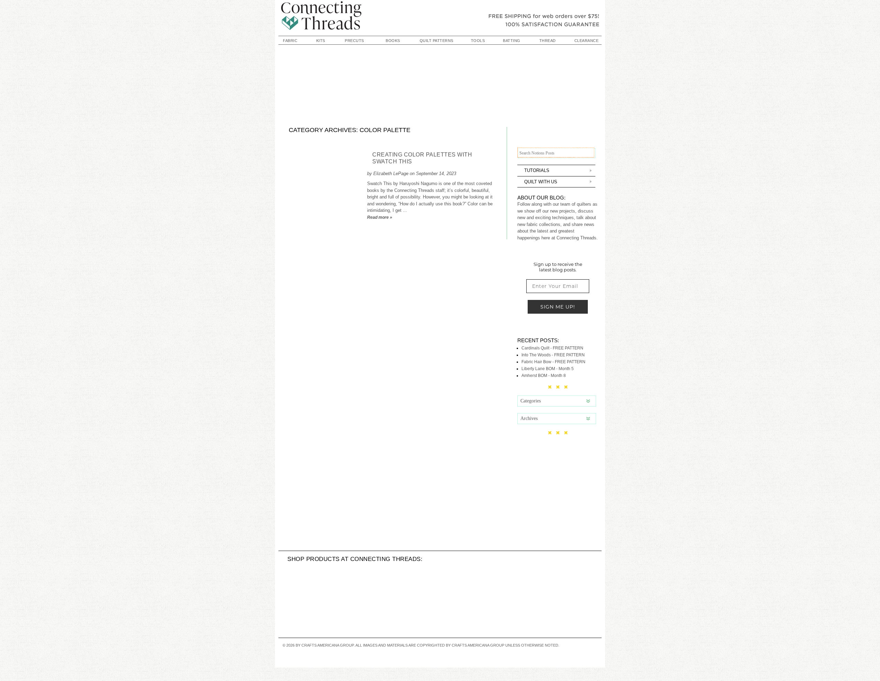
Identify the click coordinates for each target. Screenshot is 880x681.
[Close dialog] (276, 238)
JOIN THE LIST (526, 407)
